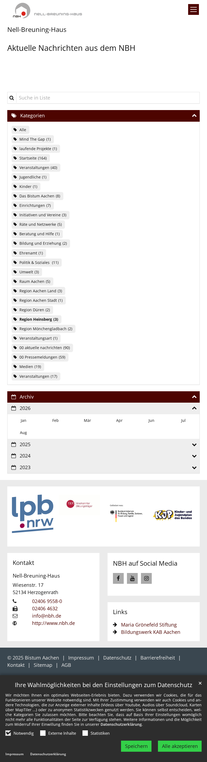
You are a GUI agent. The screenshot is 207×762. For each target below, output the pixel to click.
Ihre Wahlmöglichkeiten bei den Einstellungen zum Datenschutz (103, 685)
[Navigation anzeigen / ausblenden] (193, 9)
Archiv (27, 396)
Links (120, 612)
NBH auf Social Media (145, 563)
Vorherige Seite (20, 516)
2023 (25, 467)
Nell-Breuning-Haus (36, 575)
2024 (25, 455)
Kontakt (23, 562)
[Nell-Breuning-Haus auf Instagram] (146, 578)
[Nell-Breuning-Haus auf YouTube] (132, 578)
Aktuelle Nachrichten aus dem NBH (71, 47)
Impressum (14, 754)
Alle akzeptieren (180, 746)
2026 (25, 408)
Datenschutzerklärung (121, 724)
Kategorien (32, 115)
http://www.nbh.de (53, 623)
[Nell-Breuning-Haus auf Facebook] (118, 578)
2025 (25, 444)
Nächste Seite (186, 516)
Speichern (136, 746)
